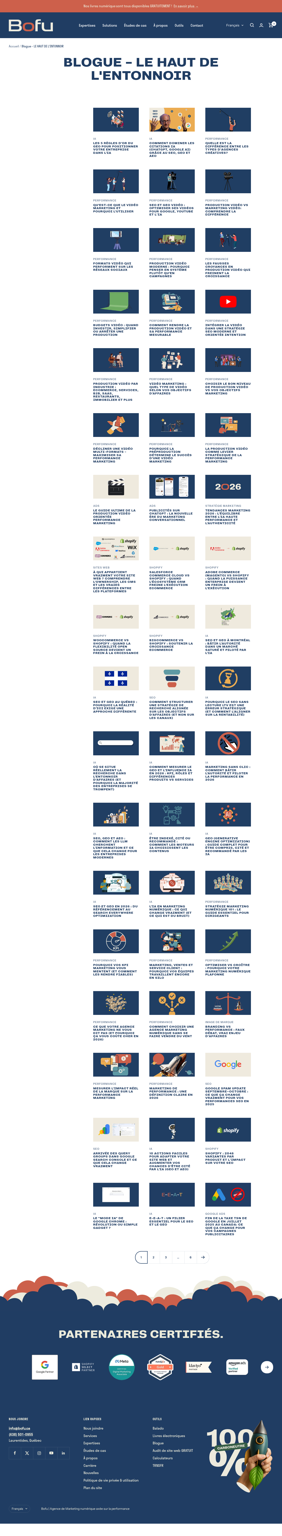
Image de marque (219, 1022)
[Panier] (271, 25)
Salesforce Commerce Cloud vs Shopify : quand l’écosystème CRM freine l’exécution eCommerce (169, 580)
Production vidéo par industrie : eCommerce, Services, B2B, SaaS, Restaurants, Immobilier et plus (116, 391)
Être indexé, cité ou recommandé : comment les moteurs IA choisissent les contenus (171, 845)
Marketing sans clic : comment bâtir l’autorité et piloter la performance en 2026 (227, 773)
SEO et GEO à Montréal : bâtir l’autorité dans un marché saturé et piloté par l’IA (227, 647)
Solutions (109, 25)
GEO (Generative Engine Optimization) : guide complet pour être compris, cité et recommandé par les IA (227, 846)
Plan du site (92, 1487)
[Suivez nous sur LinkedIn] (63, 1453)
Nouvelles (91, 1472)
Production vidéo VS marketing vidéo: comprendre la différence (226, 209)
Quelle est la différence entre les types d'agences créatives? (227, 147)
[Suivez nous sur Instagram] (39, 1453)
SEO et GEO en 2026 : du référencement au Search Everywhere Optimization (115, 911)
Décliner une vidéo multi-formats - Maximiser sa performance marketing (113, 455)
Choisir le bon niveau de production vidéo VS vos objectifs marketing (228, 388)
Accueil (14, 46)
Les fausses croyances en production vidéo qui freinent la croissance (227, 270)
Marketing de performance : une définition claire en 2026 (171, 1093)
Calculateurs (163, 1458)
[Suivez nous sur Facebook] (15, 1453)
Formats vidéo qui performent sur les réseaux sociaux (113, 266)
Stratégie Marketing (223, 505)
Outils (179, 25)
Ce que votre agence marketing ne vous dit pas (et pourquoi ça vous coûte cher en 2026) (116, 1033)
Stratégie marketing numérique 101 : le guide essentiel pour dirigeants (227, 911)
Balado (158, 1428)
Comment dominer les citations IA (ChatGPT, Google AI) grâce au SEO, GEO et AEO (172, 149)
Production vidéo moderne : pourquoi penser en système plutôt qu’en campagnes (169, 270)
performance (105, 1083)
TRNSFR (158, 1465)
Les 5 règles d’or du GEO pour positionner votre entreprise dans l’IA (115, 147)
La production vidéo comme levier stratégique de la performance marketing (226, 455)
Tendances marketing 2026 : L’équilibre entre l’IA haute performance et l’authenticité (227, 517)
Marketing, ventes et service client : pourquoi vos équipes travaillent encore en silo (171, 971)
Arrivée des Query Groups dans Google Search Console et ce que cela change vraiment (115, 1160)
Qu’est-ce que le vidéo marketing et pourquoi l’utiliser (115, 208)
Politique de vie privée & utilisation (111, 1480)
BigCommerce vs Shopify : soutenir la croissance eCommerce (171, 645)
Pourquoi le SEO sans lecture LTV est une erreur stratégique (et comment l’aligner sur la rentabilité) (227, 708)
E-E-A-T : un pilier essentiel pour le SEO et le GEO (171, 1221)
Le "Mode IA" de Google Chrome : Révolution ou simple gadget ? (115, 1223)
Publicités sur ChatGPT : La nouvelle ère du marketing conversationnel (171, 515)
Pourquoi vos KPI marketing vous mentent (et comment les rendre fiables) (115, 969)
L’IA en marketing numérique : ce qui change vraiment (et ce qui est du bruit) (170, 911)
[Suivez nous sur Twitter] (27, 1453)
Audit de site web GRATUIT (173, 1450)
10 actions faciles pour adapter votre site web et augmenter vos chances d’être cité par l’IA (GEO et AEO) (169, 1161)
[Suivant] (203, 1257)
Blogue (158, 1443)
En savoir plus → (186, 6)
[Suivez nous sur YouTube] (51, 1453)
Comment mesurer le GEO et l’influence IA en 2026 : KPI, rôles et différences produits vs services (171, 773)
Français (232, 25)
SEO (152, 697)
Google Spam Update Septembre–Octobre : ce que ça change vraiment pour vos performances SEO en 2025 (227, 1096)
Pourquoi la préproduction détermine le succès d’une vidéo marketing (170, 455)
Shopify (156, 567)
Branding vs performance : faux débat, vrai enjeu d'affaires (225, 1031)
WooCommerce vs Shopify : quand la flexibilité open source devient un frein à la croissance (116, 647)
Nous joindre (93, 1428)
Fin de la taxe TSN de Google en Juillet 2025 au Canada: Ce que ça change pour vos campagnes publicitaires (226, 1226)
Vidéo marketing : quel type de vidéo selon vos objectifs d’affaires (170, 388)
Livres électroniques (169, 1435)
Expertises (87, 25)
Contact (197, 25)
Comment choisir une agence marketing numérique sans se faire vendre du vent (171, 1031)
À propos (161, 25)
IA (94, 138)
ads (96, 505)
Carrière (89, 1465)
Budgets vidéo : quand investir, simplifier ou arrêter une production (116, 329)
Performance (217, 138)
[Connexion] (261, 25)
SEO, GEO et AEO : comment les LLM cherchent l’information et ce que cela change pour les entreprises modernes (115, 848)
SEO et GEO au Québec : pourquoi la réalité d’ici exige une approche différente (115, 706)
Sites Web (101, 567)
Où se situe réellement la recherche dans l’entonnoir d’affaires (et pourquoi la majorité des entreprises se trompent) (115, 778)
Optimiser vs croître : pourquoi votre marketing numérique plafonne (228, 969)
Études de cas (135, 25)
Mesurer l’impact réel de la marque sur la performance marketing (115, 1093)
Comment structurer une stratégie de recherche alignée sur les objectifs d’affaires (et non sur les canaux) (171, 710)
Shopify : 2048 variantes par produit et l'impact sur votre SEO (225, 1158)
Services (90, 1435)
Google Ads (215, 1213)
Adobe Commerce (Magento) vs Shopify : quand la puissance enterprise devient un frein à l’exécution (227, 580)
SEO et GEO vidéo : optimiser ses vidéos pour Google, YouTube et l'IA (171, 209)
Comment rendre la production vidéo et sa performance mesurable (170, 329)
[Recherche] (252, 25)
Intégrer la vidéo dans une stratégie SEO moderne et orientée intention (225, 329)
